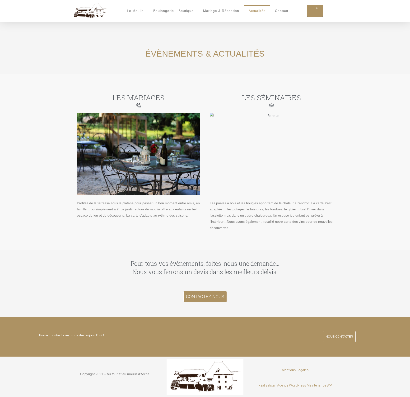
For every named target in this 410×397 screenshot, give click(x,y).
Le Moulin (135, 11)
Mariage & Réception (221, 11)
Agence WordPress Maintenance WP (304, 385)
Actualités (257, 11)
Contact (281, 11)
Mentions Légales (295, 370)
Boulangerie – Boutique (173, 11)
